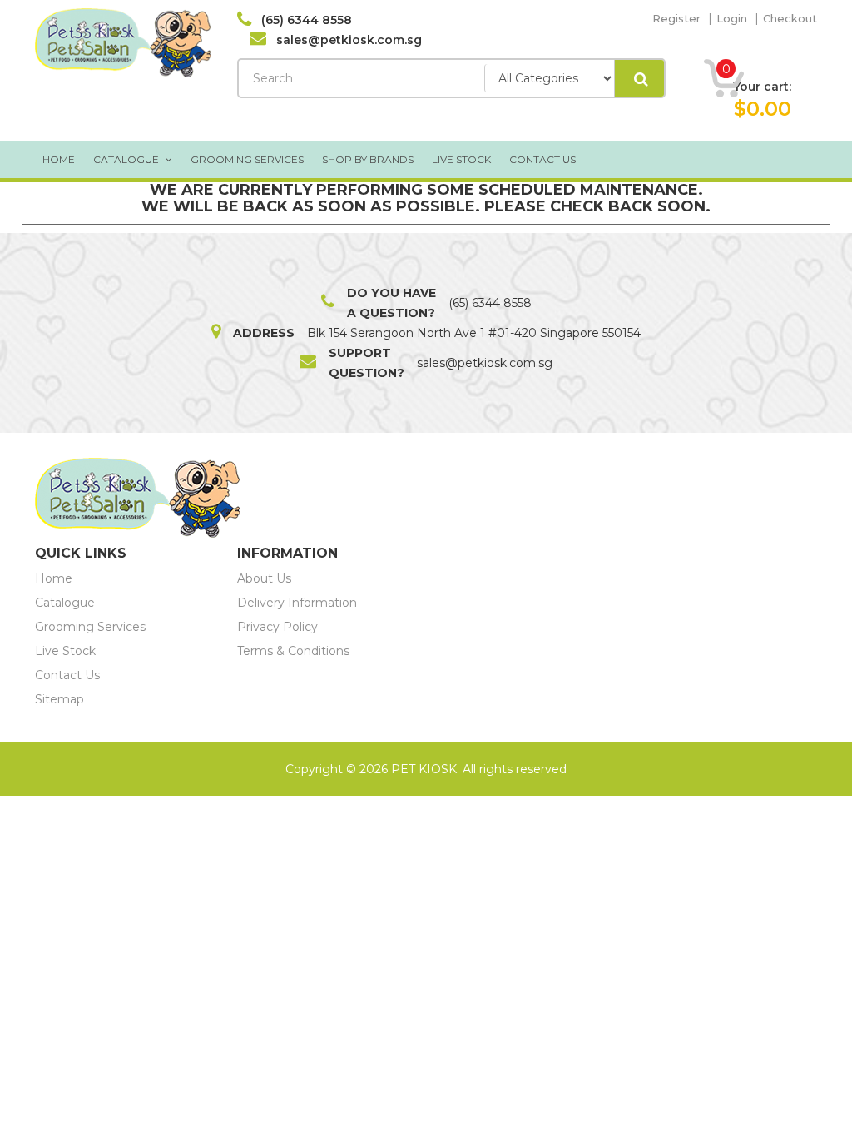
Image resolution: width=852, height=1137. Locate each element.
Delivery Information (297, 602)
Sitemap (59, 699)
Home (58, 159)
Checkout (790, 18)
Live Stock (461, 159)
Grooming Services (247, 159)
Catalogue (127, 159)
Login (731, 18)
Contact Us (542, 159)
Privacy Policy (277, 626)
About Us (264, 578)
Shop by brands (368, 159)
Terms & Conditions (293, 650)
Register (676, 18)
